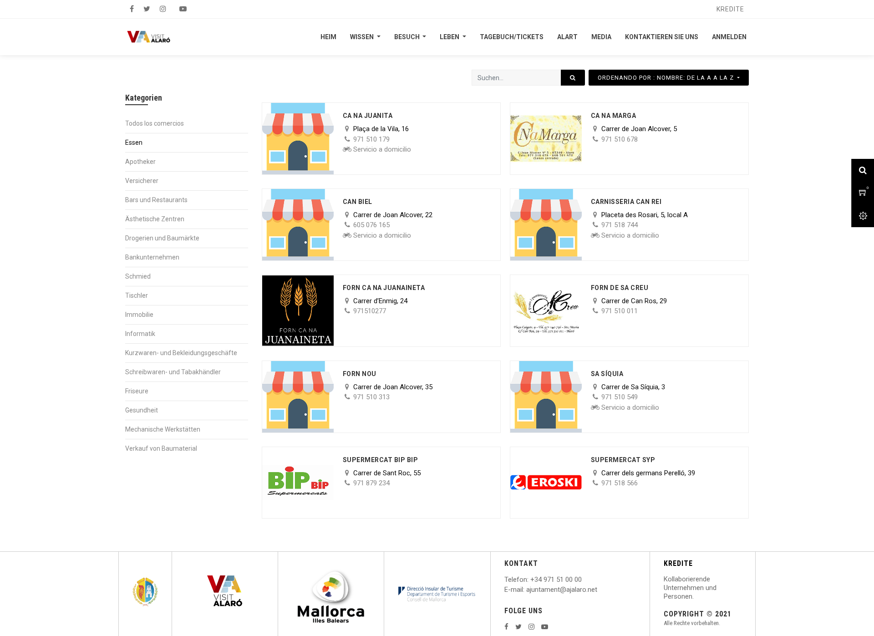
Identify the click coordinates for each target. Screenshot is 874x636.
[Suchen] (573, 78)
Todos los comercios (154, 123)
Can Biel (357, 201)
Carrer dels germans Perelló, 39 (648, 473)
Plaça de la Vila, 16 (381, 129)
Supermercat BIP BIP (380, 459)
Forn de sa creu (620, 287)
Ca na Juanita (368, 115)
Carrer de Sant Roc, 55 (387, 473)
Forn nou (359, 373)
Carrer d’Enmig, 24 (380, 301)
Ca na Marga (613, 115)
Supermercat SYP (623, 459)
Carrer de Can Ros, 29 (634, 301)
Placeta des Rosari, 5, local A (644, 215)
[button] (669, 78)
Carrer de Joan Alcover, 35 (392, 387)
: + (530, 579)
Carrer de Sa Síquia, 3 (633, 387)
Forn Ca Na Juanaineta (384, 287)
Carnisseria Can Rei (626, 201)
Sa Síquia (607, 373)
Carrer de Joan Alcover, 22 (392, 215)
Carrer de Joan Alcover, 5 (639, 129)
